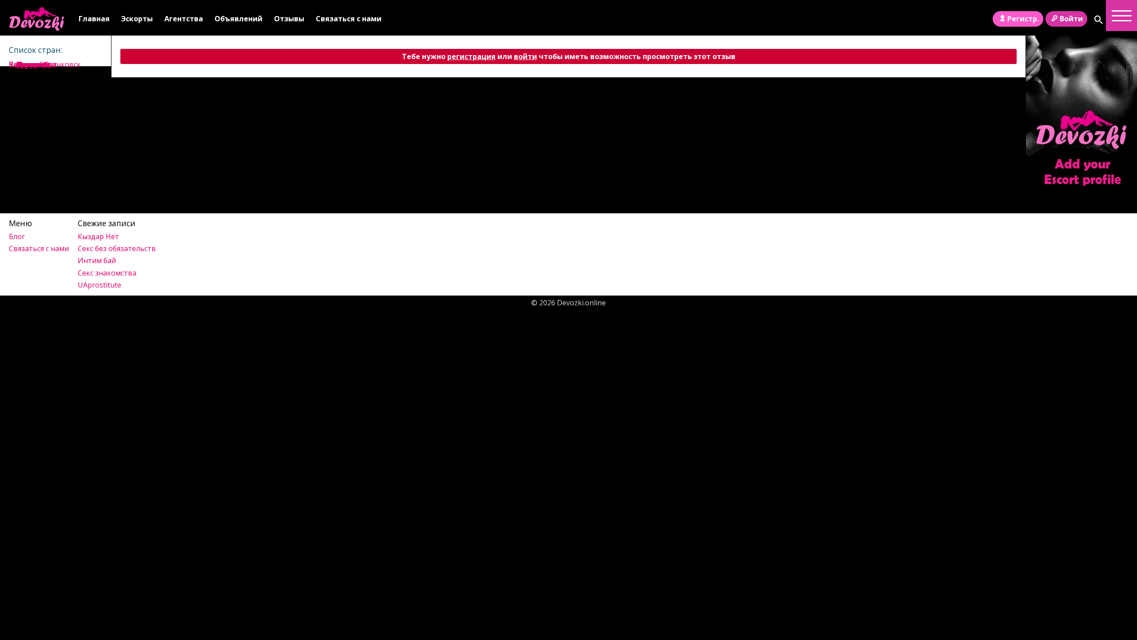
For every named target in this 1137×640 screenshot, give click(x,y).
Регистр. (1023, 19)
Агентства (183, 19)
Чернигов (33, 64)
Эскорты (137, 19)
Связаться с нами (349, 19)
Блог (17, 236)
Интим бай (97, 260)
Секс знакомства (107, 273)
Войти (1071, 19)
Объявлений (238, 19)
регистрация (471, 56)
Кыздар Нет (98, 236)
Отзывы (289, 19)
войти (525, 56)
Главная (94, 19)
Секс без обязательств (117, 248)
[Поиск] (1098, 19)
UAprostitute (99, 285)
